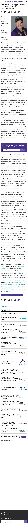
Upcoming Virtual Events (9, 313)
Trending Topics (6, 310)
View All (14, 310)
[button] (1, 12)
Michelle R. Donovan (6, 8)
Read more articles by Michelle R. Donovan (11, 295)
